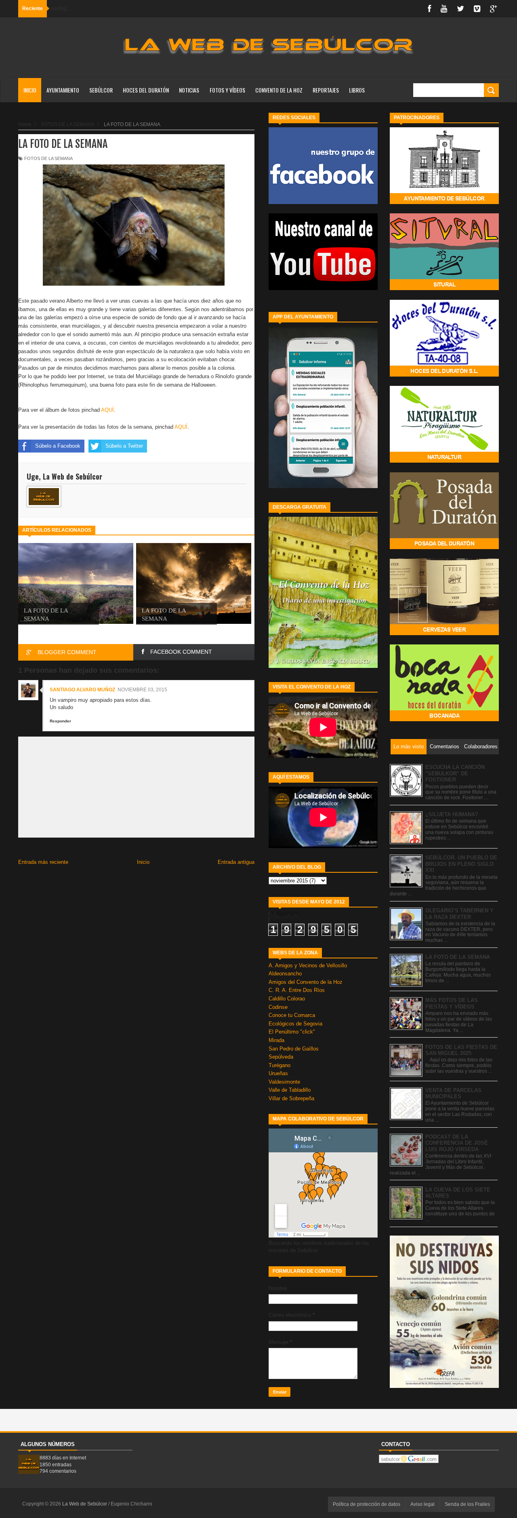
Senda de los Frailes (467, 1504)
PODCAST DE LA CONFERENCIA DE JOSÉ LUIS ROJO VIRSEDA (456, 1143)
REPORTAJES (326, 90)
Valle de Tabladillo (290, 1090)
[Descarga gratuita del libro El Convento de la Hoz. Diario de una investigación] (323, 666)
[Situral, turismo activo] (444, 288)
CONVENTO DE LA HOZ (279, 90)
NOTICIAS (189, 90)
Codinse (278, 1007)
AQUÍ (107, 410)
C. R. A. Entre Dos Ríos (297, 990)
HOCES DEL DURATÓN (146, 90)
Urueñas (278, 1073)
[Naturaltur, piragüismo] (444, 461)
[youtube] (444, 9)
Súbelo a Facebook (57, 446)
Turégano (279, 1065)
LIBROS (357, 90)
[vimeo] (477, 9)
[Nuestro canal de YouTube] (323, 288)
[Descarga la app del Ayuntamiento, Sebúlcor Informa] (323, 486)
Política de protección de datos (366, 1504)
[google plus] (493, 9)
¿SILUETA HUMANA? (451, 814)
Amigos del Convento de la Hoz (306, 982)
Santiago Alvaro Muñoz (82, 690)
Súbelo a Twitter (124, 446)
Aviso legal (422, 1504)
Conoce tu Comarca (292, 1015)
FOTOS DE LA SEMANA (48, 158)
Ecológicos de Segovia (295, 1024)
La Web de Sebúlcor (85, 1504)
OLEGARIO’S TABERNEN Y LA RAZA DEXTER (459, 913)
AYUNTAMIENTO (62, 90)
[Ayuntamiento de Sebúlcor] (444, 202)
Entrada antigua (236, 862)
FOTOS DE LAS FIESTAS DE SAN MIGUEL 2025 (461, 1050)
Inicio (29, 90)
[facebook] (429, 9)
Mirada (276, 1040)
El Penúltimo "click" (292, 1032)
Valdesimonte (284, 1082)
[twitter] (460, 9)
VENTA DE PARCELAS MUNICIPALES (453, 1093)
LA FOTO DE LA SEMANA (457, 957)
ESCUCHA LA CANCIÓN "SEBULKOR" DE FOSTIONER (455, 773)
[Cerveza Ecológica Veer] (444, 633)
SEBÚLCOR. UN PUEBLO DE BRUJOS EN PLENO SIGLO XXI (461, 864)
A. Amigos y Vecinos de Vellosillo (308, 965)
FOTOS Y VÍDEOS (227, 90)
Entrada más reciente (43, 862)
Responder (60, 721)
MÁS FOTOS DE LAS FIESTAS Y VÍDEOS (451, 1003)
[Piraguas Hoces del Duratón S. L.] (444, 375)
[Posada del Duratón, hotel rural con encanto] (444, 547)
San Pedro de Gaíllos (294, 1049)
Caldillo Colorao (287, 999)
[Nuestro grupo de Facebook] (323, 202)
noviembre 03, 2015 (142, 690)
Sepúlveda (281, 1057)
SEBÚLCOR (101, 90)
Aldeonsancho (285, 974)
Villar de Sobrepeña (291, 1098)
